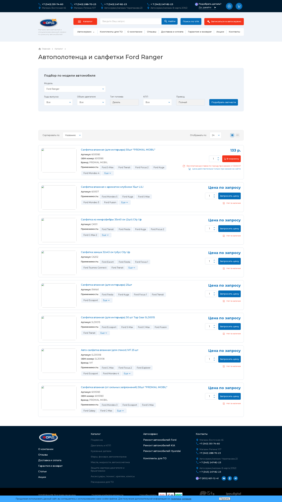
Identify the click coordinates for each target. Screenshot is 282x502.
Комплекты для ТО (155, 458)
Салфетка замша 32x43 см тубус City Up (105, 252)
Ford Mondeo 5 (109, 196)
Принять (224, 498)
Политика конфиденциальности (107, 495)
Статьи (42, 471)
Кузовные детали (101, 451)
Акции (42, 477)
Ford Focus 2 (141, 167)
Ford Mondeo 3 (91, 202)
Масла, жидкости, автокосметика (110, 462)
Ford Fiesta (124, 229)
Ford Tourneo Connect (94, 267)
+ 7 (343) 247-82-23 (115, 4)
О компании (45, 449)
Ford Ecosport (90, 300)
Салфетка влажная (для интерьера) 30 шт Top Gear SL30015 (118, 317)
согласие (186, 498)
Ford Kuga (158, 167)
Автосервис (150, 434)
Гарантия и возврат (50, 466)
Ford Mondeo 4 (91, 173)
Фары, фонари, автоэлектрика (108, 456)
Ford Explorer (143, 367)
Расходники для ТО (102, 482)
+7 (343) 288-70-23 (85, 4)
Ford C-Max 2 (90, 235)
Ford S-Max (107, 167)
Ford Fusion (110, 202)
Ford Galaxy (89, 410)
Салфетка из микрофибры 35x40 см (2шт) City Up (111, 219)
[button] (229, 6)
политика (176, 498)
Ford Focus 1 (141, 262)
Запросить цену (229, 195)
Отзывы (43, 454)
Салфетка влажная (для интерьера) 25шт (106, 284)
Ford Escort (108, 262)
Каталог (96, 434)
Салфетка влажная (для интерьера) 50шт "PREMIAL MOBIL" (118, 149)
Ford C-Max (144, 327)
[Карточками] (237, 135)
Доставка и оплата (49, 460)
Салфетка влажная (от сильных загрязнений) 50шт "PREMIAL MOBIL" (124, 387)
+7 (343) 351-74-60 (52, 4)
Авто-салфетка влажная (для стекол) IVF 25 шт (109, 350)
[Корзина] (239, 6)
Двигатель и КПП (101, 445)
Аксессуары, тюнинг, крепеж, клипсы (113, 476)
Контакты (202, 434)
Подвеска (97, 439)
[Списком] (232, 135)
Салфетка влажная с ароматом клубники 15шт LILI (112, 187)
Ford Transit (124, 167)
